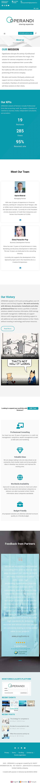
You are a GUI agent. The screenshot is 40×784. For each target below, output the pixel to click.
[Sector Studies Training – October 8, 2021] (14, 703)
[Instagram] (4, 5)
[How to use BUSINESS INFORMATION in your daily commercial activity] (22, 703)
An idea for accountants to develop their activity (17, 381)
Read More (7, 329)
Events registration (20, 755)
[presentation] (19, 660)
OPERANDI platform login (25, 33)
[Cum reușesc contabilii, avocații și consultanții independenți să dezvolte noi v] (31, 703)
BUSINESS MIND (32, 772)
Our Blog (21, 752)
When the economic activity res (19, 734)
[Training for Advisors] (6, 709)
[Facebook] (2, 5)
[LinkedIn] (6, 5)
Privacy (6, 752)
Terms (14, 752)
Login (37, 8)
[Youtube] (8, 5)
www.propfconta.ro (20, 636)
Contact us (30, 752)
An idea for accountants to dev (19, 726)
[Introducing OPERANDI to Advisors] (14, 709)
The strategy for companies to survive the (18, 356)
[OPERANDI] (20, 21)
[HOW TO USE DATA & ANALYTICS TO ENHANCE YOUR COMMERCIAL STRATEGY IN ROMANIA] (6, 703)
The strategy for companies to (19, 719)
